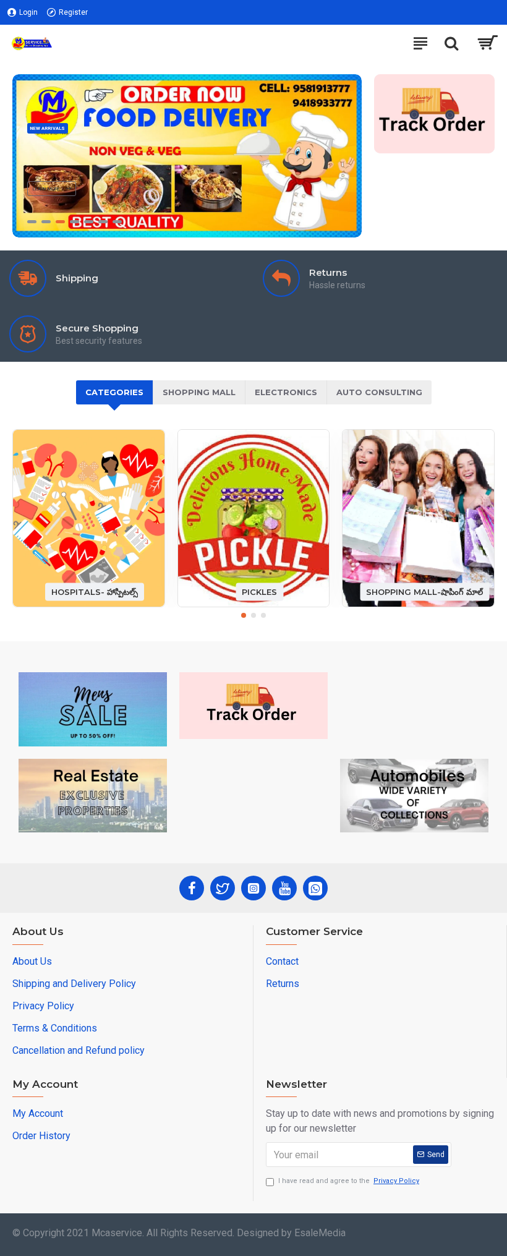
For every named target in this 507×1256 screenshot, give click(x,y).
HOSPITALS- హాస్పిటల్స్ (94, 591)
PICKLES (259, 591)
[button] (243, 615)
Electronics (286, 392)
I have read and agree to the (348, 1181)
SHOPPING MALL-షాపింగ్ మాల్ (424, 591)
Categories (114, 392)
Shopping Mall (199, 392)
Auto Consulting (379, 392)
